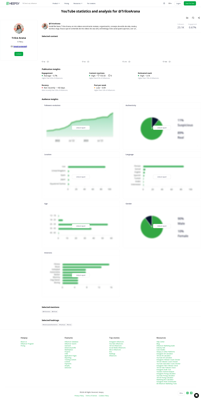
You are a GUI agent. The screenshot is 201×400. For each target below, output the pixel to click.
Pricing (66, 3)
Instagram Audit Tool (164, 370)
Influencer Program (27, 344)
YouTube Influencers (116, 344)
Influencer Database (71, 342)
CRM (66, 354)
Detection (68, 368)
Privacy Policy (79, 396)
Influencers (113, 356)
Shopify (67, 366)
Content (67, 362)
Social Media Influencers (117, 348)
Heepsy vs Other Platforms (166, 352)
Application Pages (71, 356)
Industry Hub (161, 348)
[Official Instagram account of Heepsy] (187, 393)
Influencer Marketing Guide (166, 346)
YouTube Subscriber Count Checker (168, 364)
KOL (110, 352)
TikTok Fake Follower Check (166, 368)
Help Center (160, 342)
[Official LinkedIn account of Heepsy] (191, 393)
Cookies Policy (104, 396)
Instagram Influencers (116, 342)
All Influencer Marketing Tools (167, 384)
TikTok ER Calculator (164, 356)
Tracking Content (70, 360)
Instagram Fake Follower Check (167, 366)
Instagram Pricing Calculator (166, 374)
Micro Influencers (115, 350)
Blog (158, 344)
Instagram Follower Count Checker (168, 360)
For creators (91, 3)
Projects (67, 352)
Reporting (68, 358)
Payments (68, 364)
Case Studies (161, 350)
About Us (24, 342)
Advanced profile (70, 348)
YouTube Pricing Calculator (166, 376)
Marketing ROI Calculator (165, 380)
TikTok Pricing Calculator (165, 378)
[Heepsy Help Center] (164, 3)
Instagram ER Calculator (165, 354)
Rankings (112, 354)
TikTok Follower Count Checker (167, 362)
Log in (178, 3)
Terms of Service (91, 396)
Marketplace (69, 350)
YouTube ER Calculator (164, 358)
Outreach (68, 346)
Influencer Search (70, 344)
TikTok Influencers (115, 346)
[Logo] (13, 3)
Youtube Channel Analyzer (165, 372)
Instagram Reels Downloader (166, 382)
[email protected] (20, 46)
